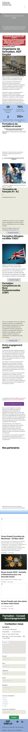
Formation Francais (13, 232)
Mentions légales (19, 727)
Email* (4, 678)
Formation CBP (13, 340)
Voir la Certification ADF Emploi (14, 404)
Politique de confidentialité (8, 727)
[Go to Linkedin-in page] (22, 722)
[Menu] (25, 6)
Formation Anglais (14, 280)
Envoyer (14, 717)
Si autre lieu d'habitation (8, 709)
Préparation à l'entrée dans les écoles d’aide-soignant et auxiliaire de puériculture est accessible (12, 153)
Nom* (3, 663)
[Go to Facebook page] (18, 722)
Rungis (5, 700)
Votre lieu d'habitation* (8, 695)
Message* (5, 685)
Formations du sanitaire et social (11, 125)
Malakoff (5, 704)
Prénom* (4, 656)
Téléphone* (5, 670)
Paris (4, 697)
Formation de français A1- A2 (10, 190)
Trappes (5, 702)
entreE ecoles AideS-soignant (12, 128)
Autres (5, 706)
